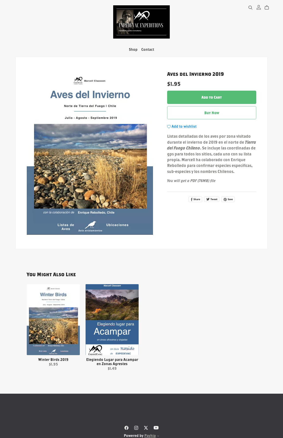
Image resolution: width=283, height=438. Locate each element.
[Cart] (268, 7)
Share (196, 199)
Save (230, 199)
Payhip (150, 435)
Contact (147, 49)
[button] (158, 436)
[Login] (258, 7)
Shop (133, 49)
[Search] (250, 7)
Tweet (213, 199)
